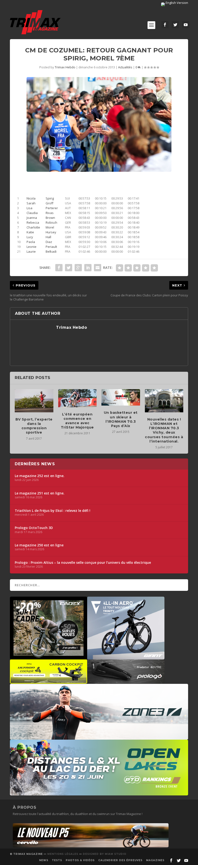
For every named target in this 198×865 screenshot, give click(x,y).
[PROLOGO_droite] (125, 681)
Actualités (125, 67)
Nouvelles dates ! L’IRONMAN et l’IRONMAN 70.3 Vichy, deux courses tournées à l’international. (164, 430)
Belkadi (51, 251)
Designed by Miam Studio (104, 854)
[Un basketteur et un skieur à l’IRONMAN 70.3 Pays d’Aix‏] (120, 397)
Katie (30, 232)
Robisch (51, 222)
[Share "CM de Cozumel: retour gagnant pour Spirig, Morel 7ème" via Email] (97, 267)
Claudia (32, 213)
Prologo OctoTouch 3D (34, 528)
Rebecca (33, 222)
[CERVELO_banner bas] (91, 846)
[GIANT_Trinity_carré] (125, 657)
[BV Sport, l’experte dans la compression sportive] (34, 400)
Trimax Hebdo (65, 67)
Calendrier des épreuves (120, 860)
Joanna (32, 217)
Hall (48, 237)
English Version (176, 2)
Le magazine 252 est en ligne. (39, 476)
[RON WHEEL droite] (48, 681)
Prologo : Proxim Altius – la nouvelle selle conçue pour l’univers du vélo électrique (83, 562)
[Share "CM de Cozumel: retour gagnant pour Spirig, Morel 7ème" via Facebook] (59, 267)
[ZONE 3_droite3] (99, 737)
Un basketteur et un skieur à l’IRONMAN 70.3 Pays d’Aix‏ (121, 419)
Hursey (51, 232)
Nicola (31, 198)
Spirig (50, 198)
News (43, 860)
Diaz (49, 242)
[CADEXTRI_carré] (48, 657)
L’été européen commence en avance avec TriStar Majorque (77, 421)
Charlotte (33, 227)
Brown (50, 217)
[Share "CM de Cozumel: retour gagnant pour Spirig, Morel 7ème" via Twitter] (68, 267)
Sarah (31, 203)
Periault (51, 246)
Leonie (31, 246)
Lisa (29, 208)
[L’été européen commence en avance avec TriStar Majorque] (77, 398)
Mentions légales (62, 854)
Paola (31, 242)
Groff (49, 203)
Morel (50, 227)
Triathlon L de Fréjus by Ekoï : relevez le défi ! (52, 510)
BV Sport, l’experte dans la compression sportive (34, 426)
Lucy (30, 237)
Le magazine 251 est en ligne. (39, 493)
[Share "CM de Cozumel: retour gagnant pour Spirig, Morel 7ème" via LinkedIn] (88, 267)
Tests (57, 860)
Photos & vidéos (80, 860)
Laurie (31, 251)
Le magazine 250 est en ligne (39, 545)
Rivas (50, 213)
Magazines (155, 860)
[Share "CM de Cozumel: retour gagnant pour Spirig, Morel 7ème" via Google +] (78, 267)
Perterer (52, 208)
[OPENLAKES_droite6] (99, 793)
